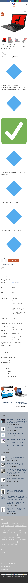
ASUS (13, 525)
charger (3, 527)
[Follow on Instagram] (11, 1)
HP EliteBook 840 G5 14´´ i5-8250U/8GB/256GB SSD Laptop (21, 403)
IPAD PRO (16, 532)
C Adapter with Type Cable (20, 525)
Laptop (3, 535)
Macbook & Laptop (11, 44)
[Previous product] (5, 53)
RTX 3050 (9, 542)
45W (9, 523)
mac (5, 537)
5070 (18, 523)
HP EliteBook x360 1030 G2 (6, 403)
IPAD (11, 532)
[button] (2, 4)
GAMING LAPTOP (5, 530)
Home (2, 44)
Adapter (22, 523)
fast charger (18, 527)
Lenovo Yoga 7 (9, 535)
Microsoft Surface (11, 539)
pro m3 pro (4, 542)
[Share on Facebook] (5, 268)
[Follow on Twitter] (13, 1)
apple (3, 525)
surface (19, 542)
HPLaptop (4, 532)
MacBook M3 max (16, 537)
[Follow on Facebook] (8, 1)
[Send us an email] (15, 1)
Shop (2, 549)
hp (14, 530)
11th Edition (4, 523)
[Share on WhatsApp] (2, 268)
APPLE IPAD (7, 525)
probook (24, 539)
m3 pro (22, 535)
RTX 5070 (15, 542)
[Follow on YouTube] (20, 1)
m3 (19, 535)
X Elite (12, 544)
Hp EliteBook (18, 530)
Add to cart (13, 260)
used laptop (4, 544)
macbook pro (4, 539)
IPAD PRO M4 (22, 532)
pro (20, 539)
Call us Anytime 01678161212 (8, 563)
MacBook (9, 537)
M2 (16, 535)
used (24, 542)
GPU (11, 530)
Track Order (4, 561)
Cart (2, 555)
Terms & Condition (5, 566)
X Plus (16, 544)
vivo (8, 544)
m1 (13, 535)
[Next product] (2, 53)
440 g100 (13, 523)
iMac (8, 532)
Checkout (3, 558)
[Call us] (17, 1)
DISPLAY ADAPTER (10, 527)
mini (17, 539)
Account (3, 552)
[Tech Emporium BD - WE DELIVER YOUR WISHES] (14, 4)
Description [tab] (4, 276)
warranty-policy (5, 569)
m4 (2, 537)
